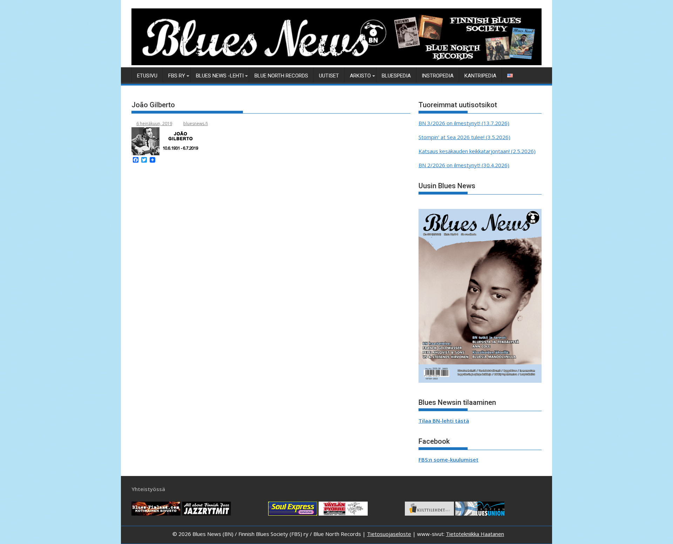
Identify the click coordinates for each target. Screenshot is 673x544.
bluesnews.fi (195, 124)
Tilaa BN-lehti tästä (444, 420)
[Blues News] (336, 63)
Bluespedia (396, 76)
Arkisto (360, 76)
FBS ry (176, 76)
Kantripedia (480, 76)
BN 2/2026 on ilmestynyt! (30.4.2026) (464, 165)
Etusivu (147, 76)
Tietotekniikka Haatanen (475, 533)
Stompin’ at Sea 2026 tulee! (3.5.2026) (464, 137)
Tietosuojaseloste (389, 533)
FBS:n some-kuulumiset (448, 459)
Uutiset (329, 76)
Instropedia (438, 76)
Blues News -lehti (220, 76)
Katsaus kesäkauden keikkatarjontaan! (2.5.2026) (477, 151)
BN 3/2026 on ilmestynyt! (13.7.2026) (464, 123)
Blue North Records (281, 76)
